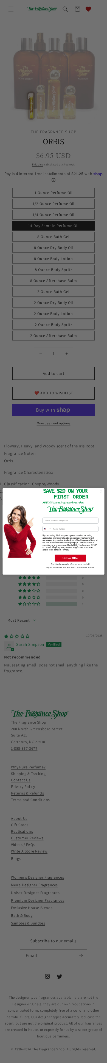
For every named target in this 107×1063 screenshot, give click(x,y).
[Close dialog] (101, 491)
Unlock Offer (70, 558)
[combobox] (47, 529)
